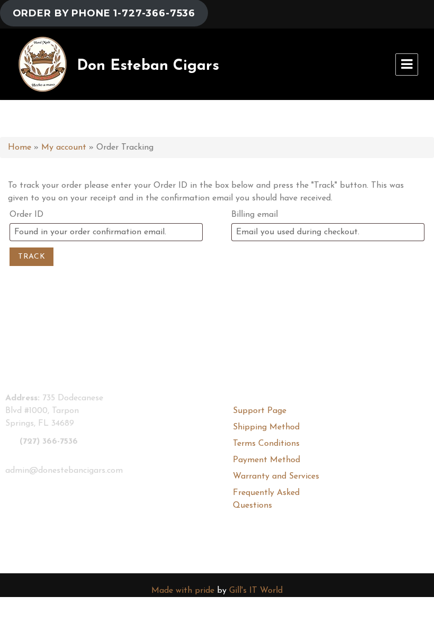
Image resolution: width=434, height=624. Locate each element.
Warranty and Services (276, 476)
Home (19, 147)
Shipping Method (266, 427)
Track (31, 257)
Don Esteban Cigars (148, 66)
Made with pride (182, 590)
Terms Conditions (266, 443)
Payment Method (266, 460)
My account (63, 147)
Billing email (254, 214)
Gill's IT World (256, 590)
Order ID (26, 214)
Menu (406, 64)
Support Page (259, 411)
